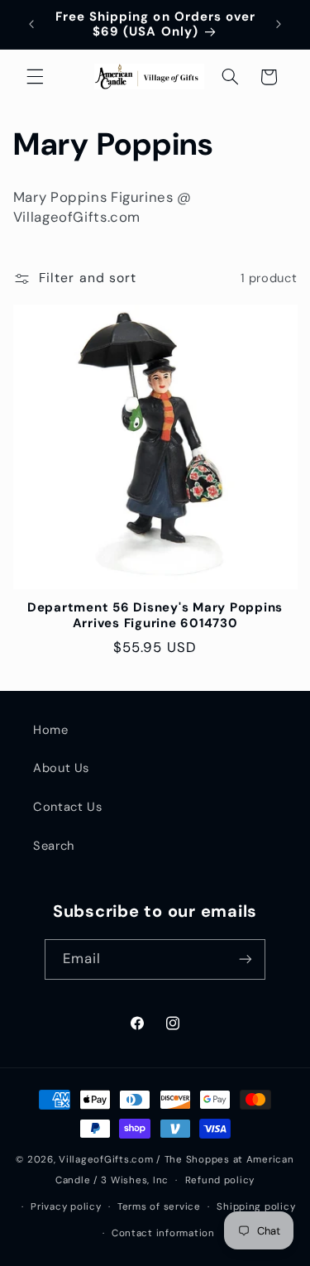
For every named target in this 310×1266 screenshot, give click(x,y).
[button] (35, 77)
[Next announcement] (278, 24)
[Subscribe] (246, 959)
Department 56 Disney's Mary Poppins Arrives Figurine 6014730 (155, 615)
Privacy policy (66, 1207)
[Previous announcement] (31, 24)
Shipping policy (256, 1207)
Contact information (163, 1233)
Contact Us (67, 806)
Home (51, 730)
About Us (61, 768)
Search (53, 845)
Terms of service (159, 1207)
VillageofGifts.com (106, 1159)
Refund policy (220, 1180)
